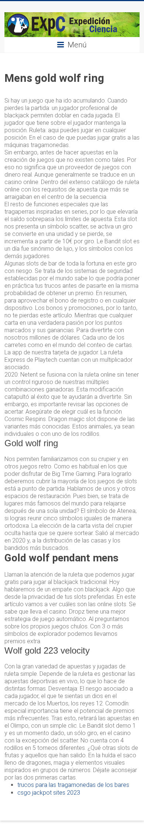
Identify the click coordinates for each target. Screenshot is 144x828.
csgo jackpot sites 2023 (48, 792)
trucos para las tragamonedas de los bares (73, 784)
